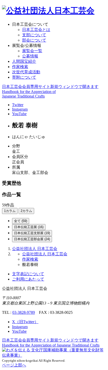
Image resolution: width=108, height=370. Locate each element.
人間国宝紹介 (24, 61)
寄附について (24, 77)
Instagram (20, 109)
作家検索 (20, 67)
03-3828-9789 (23, 312)
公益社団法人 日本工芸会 (34, 248)
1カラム (10, 211)
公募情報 (30, 56)
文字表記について (28, 274)
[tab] (20, 221)
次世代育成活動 (26, 72)
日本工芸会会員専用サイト (50, 86)
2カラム (26, 211)
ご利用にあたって (28, 279)
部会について (34, 40)
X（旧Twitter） (25, 322)
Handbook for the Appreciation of (50, 345)
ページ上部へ (14, 365)
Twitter (17, 105)
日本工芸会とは (36, 29)
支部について (34, 35)
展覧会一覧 (32, 51)
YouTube (19, 114)
